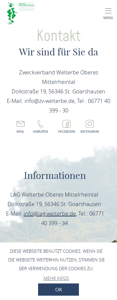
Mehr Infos (56, 278)
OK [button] (58, 289)
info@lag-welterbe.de (50, 213)
